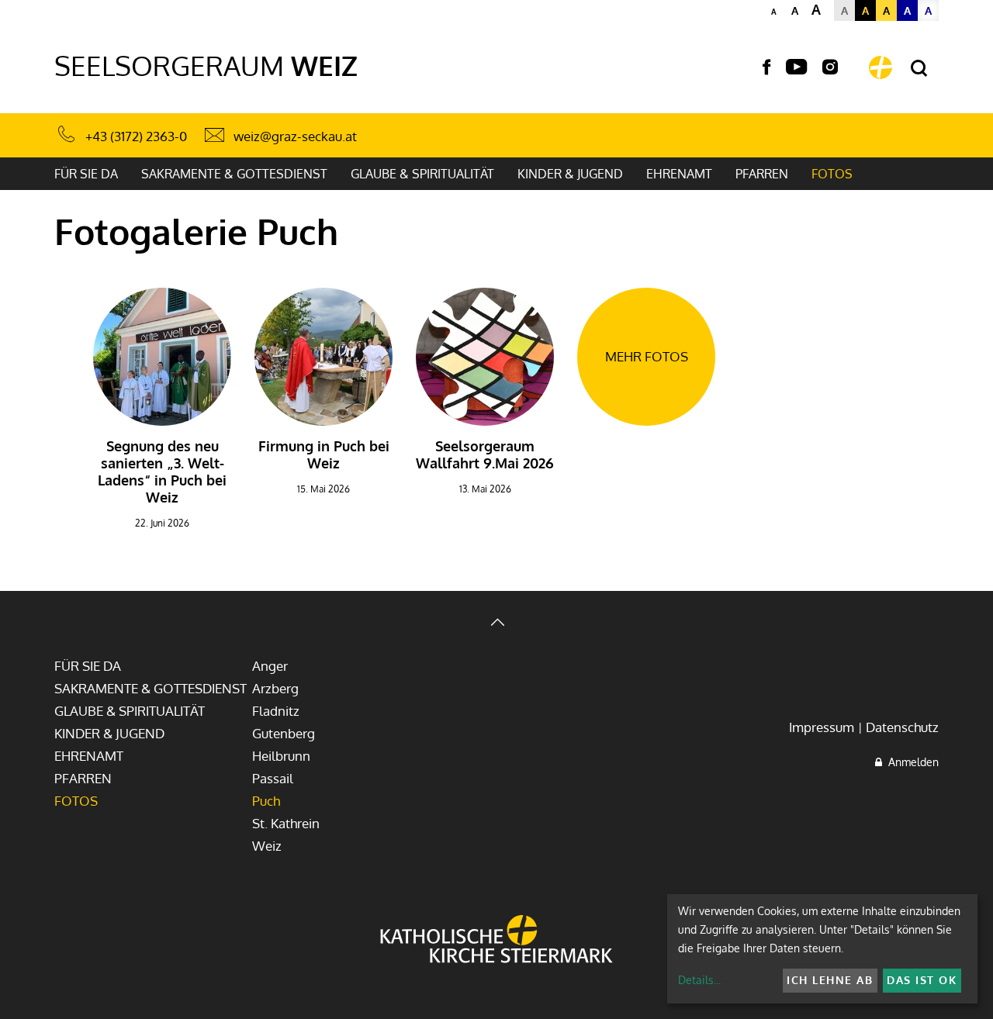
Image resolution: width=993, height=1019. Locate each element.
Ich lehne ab (830, 979)
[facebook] (766, 67)
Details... (699, 979)
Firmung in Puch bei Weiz (323, 454)
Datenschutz (902, 727)
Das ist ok (922, 979)
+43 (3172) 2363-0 (136, 136)
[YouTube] (796, 67)
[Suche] (919, 69)
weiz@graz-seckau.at (295, 136)
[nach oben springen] (496, 624)
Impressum (821, 727)
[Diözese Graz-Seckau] (496, 941)
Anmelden (910, 762)
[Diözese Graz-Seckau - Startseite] (880, 67)
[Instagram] (830, 67)
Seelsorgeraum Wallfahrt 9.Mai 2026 (485, 454)
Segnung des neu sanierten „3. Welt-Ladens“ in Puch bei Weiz (162, 471)
